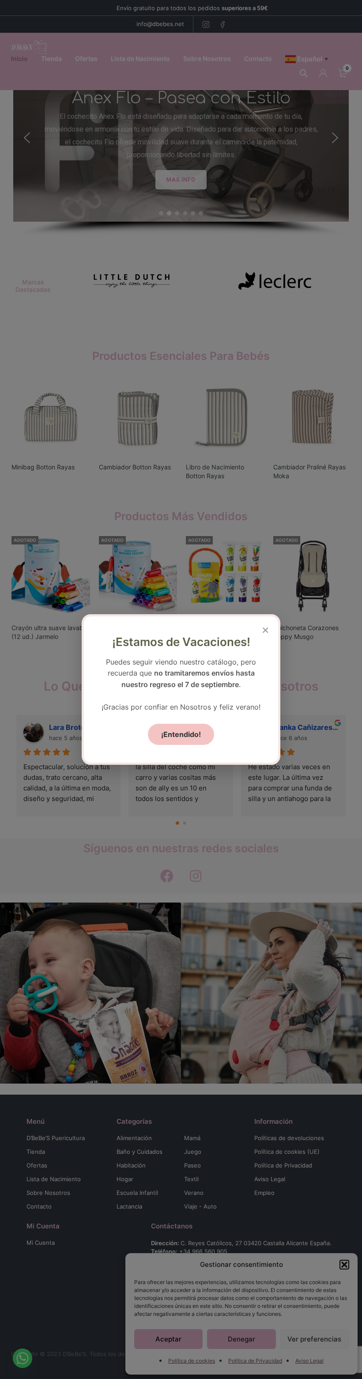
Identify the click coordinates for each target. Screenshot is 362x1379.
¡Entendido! (181, 734)
